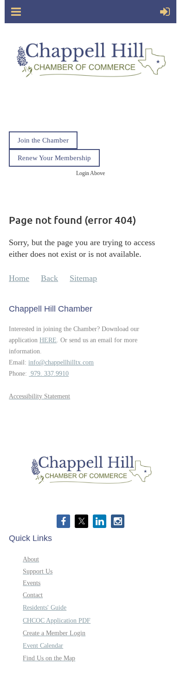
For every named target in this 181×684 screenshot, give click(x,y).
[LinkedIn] (99, 521)
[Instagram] (117, 521)
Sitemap (83, 278)
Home (19, 278)
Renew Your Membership (54, 158)
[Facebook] (63, 521)
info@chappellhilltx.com (61, 362)
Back (49, 278)
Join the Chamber (43, 140)
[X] (81, 521)
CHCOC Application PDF (56, 620)
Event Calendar (43, 645)
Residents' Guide (44, 607)
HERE (48, 340)
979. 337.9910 (49, 373)
